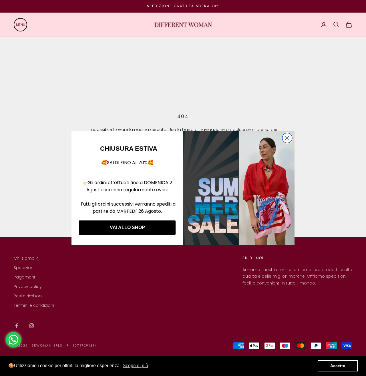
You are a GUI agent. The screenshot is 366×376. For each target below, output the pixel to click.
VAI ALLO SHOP (127, 227)
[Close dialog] (287, 138)
